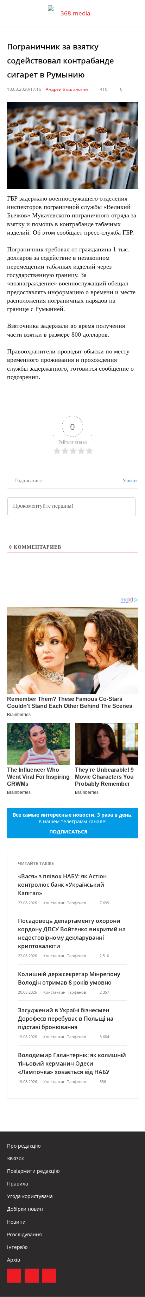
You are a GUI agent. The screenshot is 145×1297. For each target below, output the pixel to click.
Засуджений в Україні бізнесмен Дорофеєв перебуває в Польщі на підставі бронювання (65, 1018)
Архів (13, 1259)
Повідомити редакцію (33, 1171)
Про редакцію (24, 1145)
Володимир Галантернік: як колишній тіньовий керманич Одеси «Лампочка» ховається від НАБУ (72, 1063)
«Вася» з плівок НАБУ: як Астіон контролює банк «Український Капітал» (62, 884)
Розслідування (24, 1234)
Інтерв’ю (17, 1247)
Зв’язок (15, 1158)
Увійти (129, 480)
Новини (16, 1221)
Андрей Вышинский (67, 89)
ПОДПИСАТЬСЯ (68, 831)
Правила (17, 1183)
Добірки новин (25, 1208)
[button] (133, 13)
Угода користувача (30, 1196)
